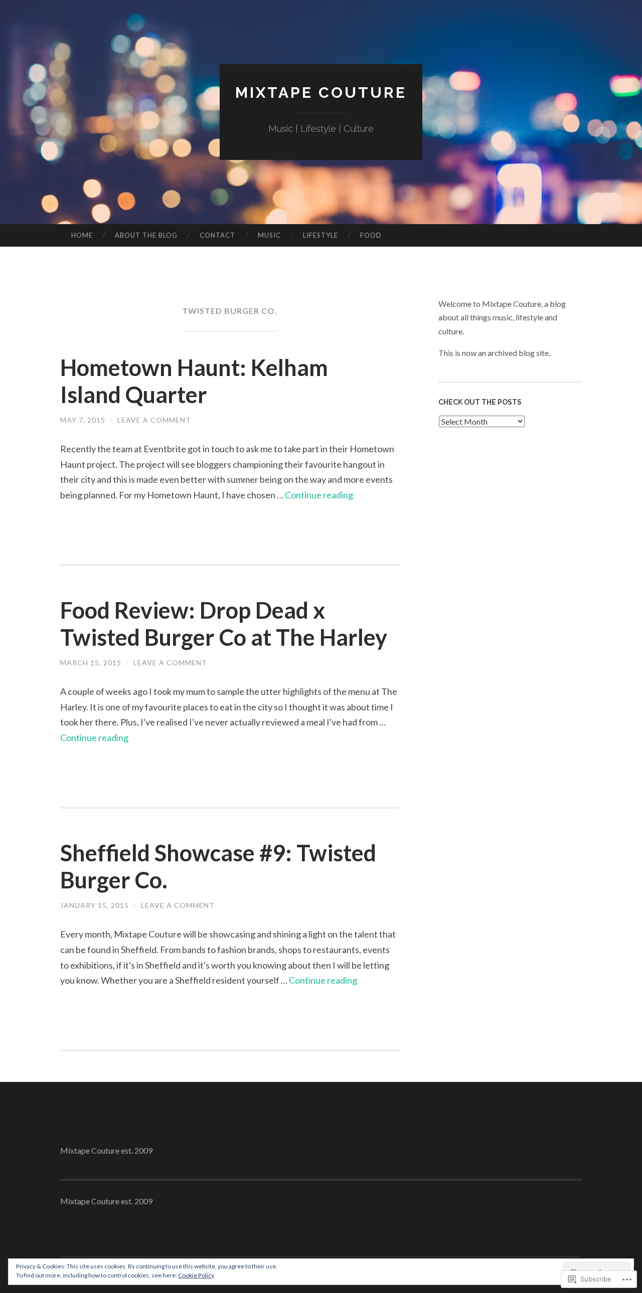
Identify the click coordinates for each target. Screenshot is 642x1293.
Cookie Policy (196, 1275)
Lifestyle (320, 235)
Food (371, 235)
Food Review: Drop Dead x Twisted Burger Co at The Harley (223, 624)
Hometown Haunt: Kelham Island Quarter (194, 381)
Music (269, 235)
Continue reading (319, 494)
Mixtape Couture (321, 92)
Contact (217, 235)
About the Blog (146, 235)
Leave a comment (154, 420)
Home (82, 235)
